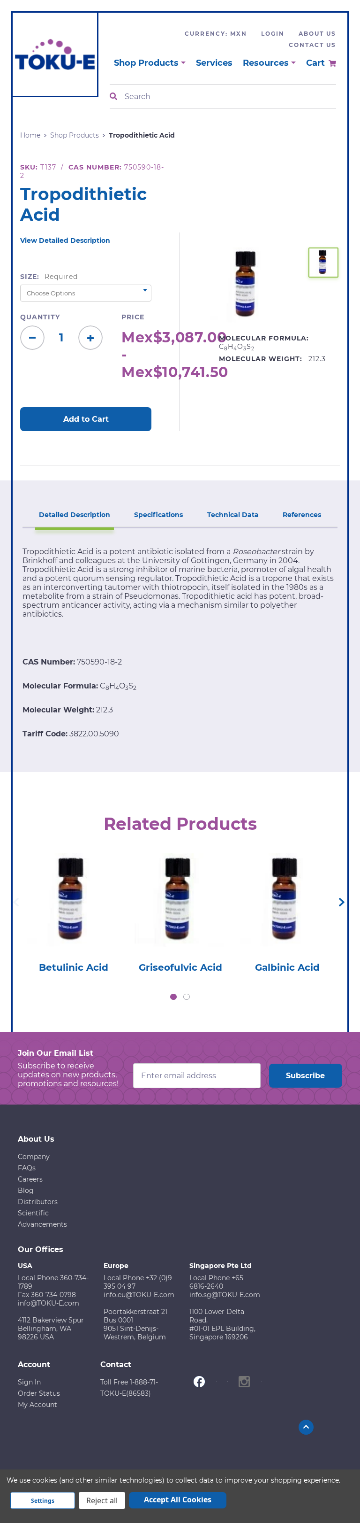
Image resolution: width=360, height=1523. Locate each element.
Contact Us (312, 44)
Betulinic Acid (73, 967)
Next (342, 902)
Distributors (38, 1202)
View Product (73, 886)
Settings (42, 1501)
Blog (26, 1190)
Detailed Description (74, 514)
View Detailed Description (65, 240)
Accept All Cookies (177, 1499)
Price (132, 317)
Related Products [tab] (180, 823)
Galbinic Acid (287, 967)
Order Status (39, 1393)
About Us (317, 33)
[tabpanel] (73, 910)
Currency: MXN (216, 33)
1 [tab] (173, 997)
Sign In (29, 1382)
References (302, 514)
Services (214, 63)
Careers (30, 1179)
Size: (49, 276)
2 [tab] (186, 997)
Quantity (40, 317)
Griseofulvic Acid (180, 967)
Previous (16, 902)
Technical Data (233, 514)
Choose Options (73, 913)
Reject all (102, 1500)
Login (273, 33)
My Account (37, 1404)
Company (34, 1156)
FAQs (27, 1168)
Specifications (158, 514)
